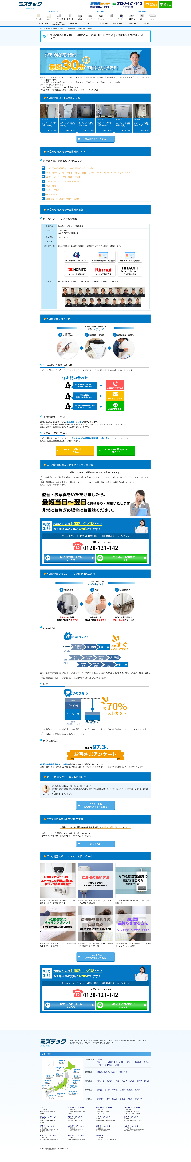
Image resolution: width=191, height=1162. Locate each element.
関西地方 (88, 1099)
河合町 (85, 173)
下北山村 (55, 177)
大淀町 (48, 168)
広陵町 (92, 173)
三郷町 (78, 177)
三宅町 (55, 195)
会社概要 (132, 23)
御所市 (127, 173)
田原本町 (78, 181)
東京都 (109, 1081)
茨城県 (131, 1081)
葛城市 (113, 173)
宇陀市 (85, 168)
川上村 (62, 173)
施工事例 (58, 23)
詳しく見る (95, 844)
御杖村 (48, 195)
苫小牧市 (108, 1065)
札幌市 (111, 1062)
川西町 (106, 173)
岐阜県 (115, 1090)
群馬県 (146, 1081)
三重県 (122, 1090)
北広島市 (137, 1062)
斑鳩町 (78, 168)
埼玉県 (124, 1081)
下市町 (63, 177)
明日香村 (62, 168)
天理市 (48, 181)
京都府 (122, 1099)
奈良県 (130, 1099)
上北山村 (70, 173)
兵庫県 (107, 1099)
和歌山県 (138, 1099)
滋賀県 (115, 1099)
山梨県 (130, 1090)
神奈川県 (100, 1081)
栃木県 (139, 1081)
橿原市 (55, 173)
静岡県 (100, 1090)
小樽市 (122, 1062)
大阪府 (100, 1099)
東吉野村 (48, 190)
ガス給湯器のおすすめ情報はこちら (95, 956)
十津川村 (55, 181)
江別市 (116, 1065)
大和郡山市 (49, 199)
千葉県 (116, 1081)
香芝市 (120, 173)
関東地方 (88, 1081)
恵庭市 (146, 1062)
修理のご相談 (117, 23)
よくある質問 (103, 23)
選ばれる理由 (43, 23)
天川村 (63, 181)
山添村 (76, 199)
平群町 (56, 190)
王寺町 (55, 168)
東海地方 (88, 1090)
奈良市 (48, 186)
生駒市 (92, 168)
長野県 (137, 1090)
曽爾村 (71, 177)
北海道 (100, 1060)
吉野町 (69, 199)
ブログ (88, 23)
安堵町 (71, 168)
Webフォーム (91, 370)
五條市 (48, 173)
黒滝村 (78, 173)
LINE (107, 370)
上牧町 (99, 173)
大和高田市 (60, 199)
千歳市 (100, 1065)
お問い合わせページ (55, 441)
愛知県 (107, 1090)
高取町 (71, 181)
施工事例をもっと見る (95, 139)
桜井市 (48, 177)
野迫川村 (55, 186)
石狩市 (129, 1062)
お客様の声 (73, 23)
